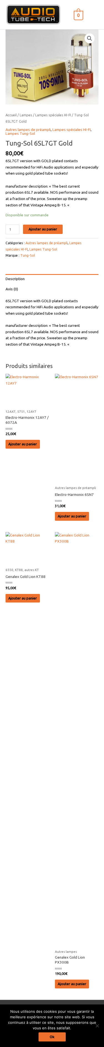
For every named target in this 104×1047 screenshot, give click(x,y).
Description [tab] (15, 279)
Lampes (26, 115)
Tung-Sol (27, 255)
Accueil (11, 115)
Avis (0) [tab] (12, 289)
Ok (52, 1037)
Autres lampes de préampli (28, 129)
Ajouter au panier (43, 229)
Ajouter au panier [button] (22, 444)
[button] (90, 38)
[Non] (97, 1025)
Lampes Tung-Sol (20, 133)
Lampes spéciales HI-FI (53, 115)
